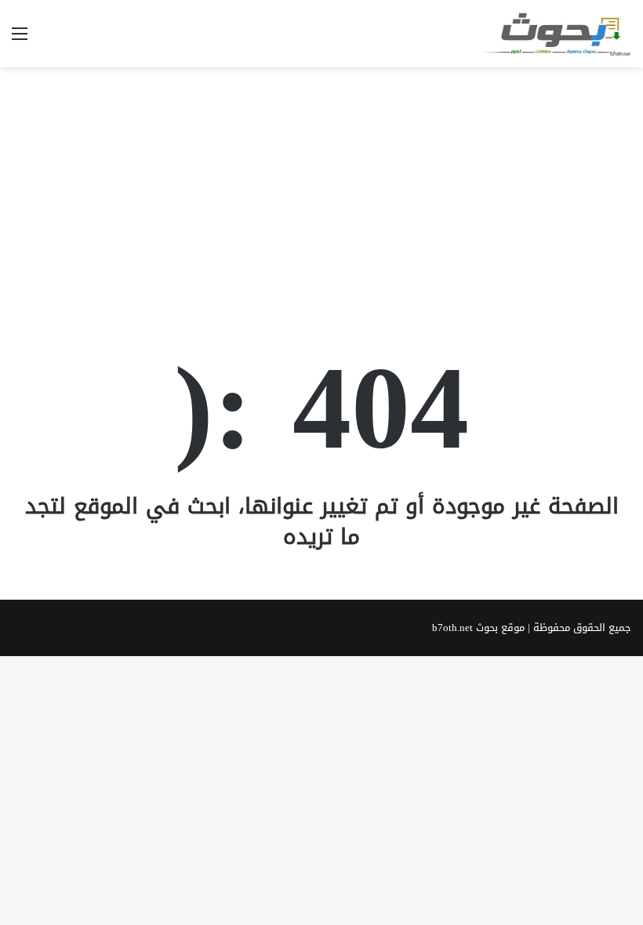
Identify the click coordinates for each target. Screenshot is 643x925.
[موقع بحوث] (556, 33)
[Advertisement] (321, 193)
